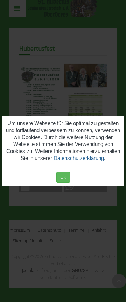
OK (63, 177)
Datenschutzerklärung (79, 158)
